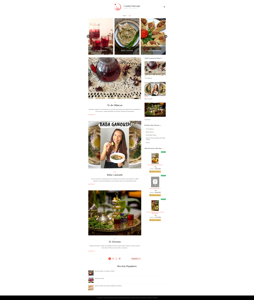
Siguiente (135, 258)
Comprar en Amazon (155, 171)
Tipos (124, 15)
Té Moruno (115, 241)
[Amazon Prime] (155, 166)
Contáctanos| (106, 297)
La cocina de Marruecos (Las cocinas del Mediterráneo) (155, 213)
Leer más (90, 114)
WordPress (143, 297)
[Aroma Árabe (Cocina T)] (155, 182)
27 (120, 259)
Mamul (148, 142)
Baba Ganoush (115, 174)
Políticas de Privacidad (152, 297)
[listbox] (127, 36)
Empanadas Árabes (151, 135)
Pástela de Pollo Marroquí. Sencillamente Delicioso (108, 286)
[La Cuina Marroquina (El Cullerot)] (155, 158)
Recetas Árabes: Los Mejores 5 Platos (105, 271)
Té (114, 102)
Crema (114, 171)
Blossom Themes (130, 297)
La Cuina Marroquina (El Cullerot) (155, 165)
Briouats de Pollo (99, 278)
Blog (130, 15)
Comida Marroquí (132, 6)
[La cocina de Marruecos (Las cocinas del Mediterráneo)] (155, 205)
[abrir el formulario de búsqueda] (164, 7)
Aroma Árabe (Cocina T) (155, 188)
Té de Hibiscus (114, 105)
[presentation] (88, 36)
